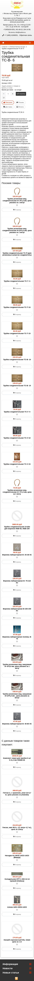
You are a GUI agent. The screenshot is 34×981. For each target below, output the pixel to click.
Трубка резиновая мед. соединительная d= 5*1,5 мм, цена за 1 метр (17, 492)
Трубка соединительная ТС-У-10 (17, 438)
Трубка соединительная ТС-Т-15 (17, 333)
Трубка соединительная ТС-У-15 (17, 464)
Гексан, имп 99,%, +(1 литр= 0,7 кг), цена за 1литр (17, 828)
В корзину (21, 94)
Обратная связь (25, 35)
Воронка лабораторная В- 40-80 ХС (17, 724)
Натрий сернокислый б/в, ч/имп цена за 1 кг (17, 941)
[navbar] (30, 42)
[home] (3, 43)
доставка (6, 77)
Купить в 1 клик (7, 88)
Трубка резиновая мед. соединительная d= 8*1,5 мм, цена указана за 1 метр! (17, 200)
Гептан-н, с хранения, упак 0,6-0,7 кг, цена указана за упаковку (17, 794)
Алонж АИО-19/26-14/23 (17, 907)
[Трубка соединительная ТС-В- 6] (17, 67)
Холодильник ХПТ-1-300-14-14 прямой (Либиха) (17, 880)
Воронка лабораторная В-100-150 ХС (17, 610)
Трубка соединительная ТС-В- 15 (17, 386)
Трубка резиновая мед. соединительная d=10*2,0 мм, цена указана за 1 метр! (17, 230)
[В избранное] (4, 98)
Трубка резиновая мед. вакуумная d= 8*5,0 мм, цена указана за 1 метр (17, 666)
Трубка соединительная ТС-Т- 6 (17, 281)
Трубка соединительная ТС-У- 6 (17, 412)
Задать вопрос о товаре (10, 86)
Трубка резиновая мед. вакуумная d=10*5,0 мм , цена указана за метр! (17, 696)
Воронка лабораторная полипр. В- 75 (17, 638)
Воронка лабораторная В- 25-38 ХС (17, 555)
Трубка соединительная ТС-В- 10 (17, 359)
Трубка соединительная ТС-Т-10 (17, 307)
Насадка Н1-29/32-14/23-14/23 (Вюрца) (17, 856)
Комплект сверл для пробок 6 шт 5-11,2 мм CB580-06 (17, 759)
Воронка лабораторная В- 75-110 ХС (17, 582)
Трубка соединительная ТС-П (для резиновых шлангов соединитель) (17, 254)
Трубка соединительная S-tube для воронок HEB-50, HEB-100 (17, 528)
